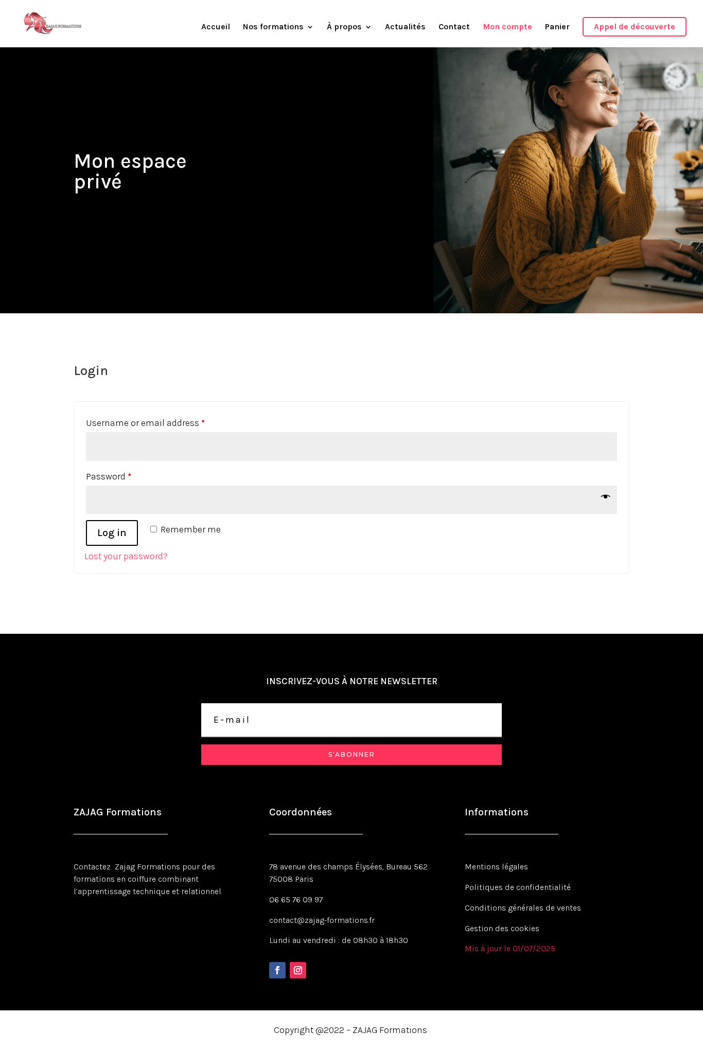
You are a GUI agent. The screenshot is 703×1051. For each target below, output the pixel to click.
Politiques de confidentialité (518, 887)
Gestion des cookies (502, 928)
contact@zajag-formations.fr (322, 920)
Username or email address (163, 423)
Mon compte (507, 27)
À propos (344, 27)
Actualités (405, 27)
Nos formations (273, 27)
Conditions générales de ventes (523, 908)
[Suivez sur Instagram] (298, 970)
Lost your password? (126, 556)
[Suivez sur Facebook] (277, 970)
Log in (112, 533)
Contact (454, 27)
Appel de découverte (634, 26)
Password (126, 476)
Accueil (215, 27)
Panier (557, 27)
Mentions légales (496, 866)
